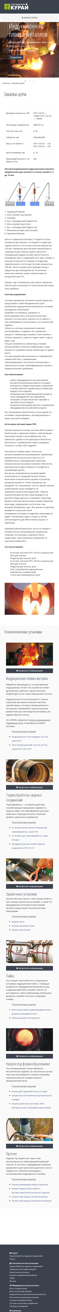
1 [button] (25, 81)
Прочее (11, 1153)
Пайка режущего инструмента (26, 1018)
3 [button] (33, 81)
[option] (29, 47)
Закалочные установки (21, 894)
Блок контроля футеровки (20, 1291)
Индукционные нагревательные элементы (27, 1294)
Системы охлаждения (18, 1306)
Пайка (10, 976)
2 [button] (29, 81)
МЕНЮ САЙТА (30, 17)
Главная (6, 83)
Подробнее (16, 57)
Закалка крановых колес (23, 925)
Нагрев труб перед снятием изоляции (30, 1196)
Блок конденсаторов (18, 1288)
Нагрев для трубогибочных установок (29, 1091)
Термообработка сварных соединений (24, 797)
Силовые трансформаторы (20, 1300)
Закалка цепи (18, 921)
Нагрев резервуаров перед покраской (30, 1184)
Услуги (12, 1259)
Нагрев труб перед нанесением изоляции (31, 1200)
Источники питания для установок (24, 1297)
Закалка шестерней (21, 929)
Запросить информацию (30, 670)
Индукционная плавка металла (27, 678)
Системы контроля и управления (23, 1303)
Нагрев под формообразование (28, 1064)
